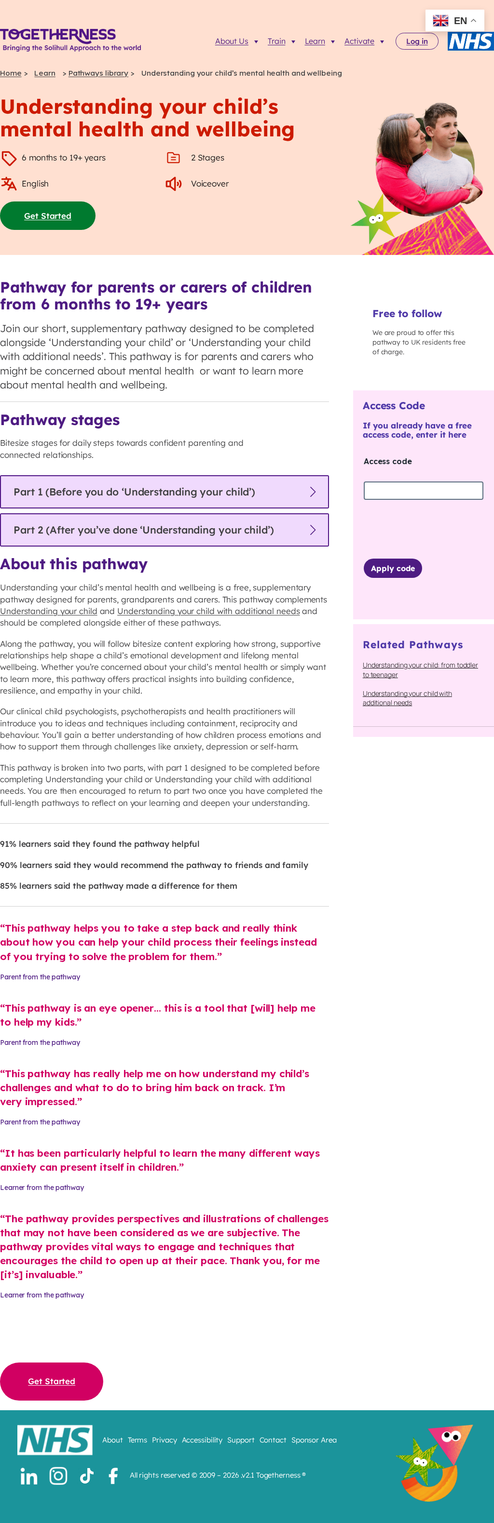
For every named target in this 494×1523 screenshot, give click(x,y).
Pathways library (98, 73)
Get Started (47, 216)
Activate (359, 41)
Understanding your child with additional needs (208, 611)
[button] (164, 492)
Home (11, 73)
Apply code (393, 568)
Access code (388, 461)
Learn (315, 41)
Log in (416, 41)
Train (277, 41)
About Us (231, 41)
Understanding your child (48, 611)
